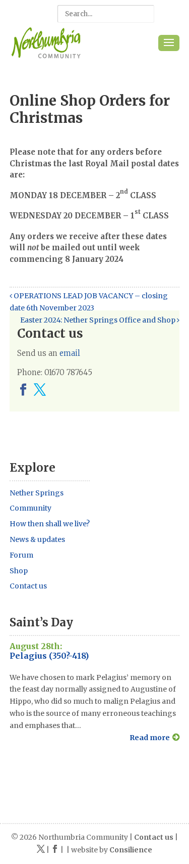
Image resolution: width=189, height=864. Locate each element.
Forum (21, 555)
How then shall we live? (50, 523)
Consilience (130, 849)
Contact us (28, 585)
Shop (19, 570)
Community (30, 508)
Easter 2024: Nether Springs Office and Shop (98, 320)
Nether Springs (37, 492)
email (69, 353)
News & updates (37, 539)
